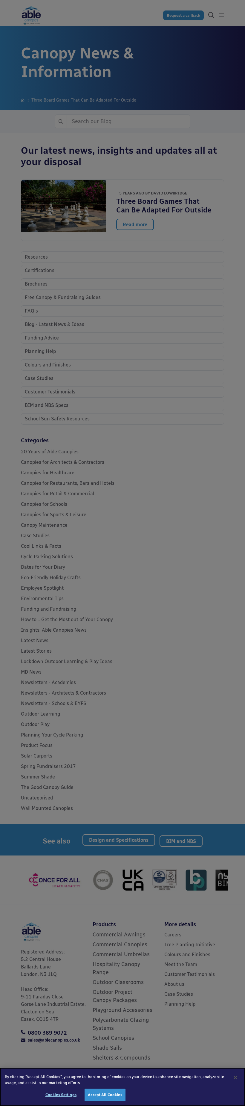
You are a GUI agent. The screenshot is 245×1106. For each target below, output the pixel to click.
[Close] (235, 1077)
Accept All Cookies (105, 1095)
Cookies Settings (60, 1095)
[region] (122, 1087)
